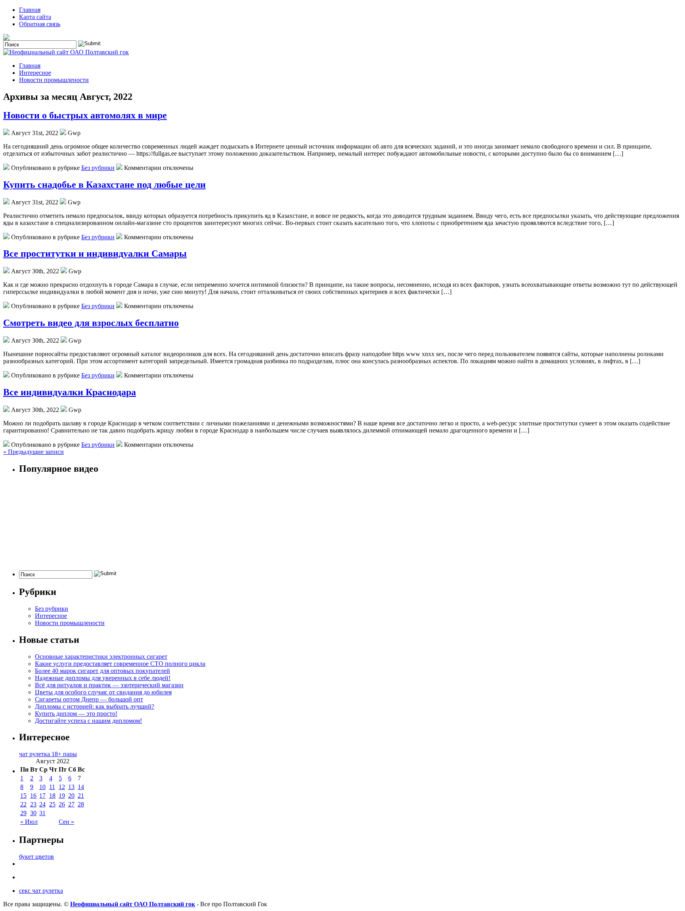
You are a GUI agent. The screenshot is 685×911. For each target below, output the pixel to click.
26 (62, 804)
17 (42, 795)
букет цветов (36, 856)
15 (23, 795)
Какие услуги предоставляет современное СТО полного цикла (120, 663)
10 (42, 786)
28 (81, 804)
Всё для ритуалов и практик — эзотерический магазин (109, 685)
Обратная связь (39, 24)
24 (42, 804)
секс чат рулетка (41, 890)
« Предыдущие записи (33, 451)
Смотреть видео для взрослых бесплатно (91, 323)
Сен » (66, 821)
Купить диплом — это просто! (76, 713)
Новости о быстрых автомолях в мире (85, 115)
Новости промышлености (54, 79)
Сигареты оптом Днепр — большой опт (89, 699)
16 (33, 795)
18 (52, 795)
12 (62, 786)
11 (52, 786)
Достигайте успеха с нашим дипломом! (88, 720)
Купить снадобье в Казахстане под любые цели (104, 184)
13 (71, 786)
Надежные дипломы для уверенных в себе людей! (102, 678)
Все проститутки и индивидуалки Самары (95, 253)
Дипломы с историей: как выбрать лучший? (94, 706)
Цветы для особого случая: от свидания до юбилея (103, 692)
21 (81, 795)
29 (23, 813)
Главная (29, 9)
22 (23, 804)
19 (62, 795)
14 (81, 786)
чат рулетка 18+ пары (48, 754)
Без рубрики (98, 167)
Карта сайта (35, 16)
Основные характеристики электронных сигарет (101, 656)
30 (33, 813)
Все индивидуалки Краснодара (69, 392)
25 (52, 804)
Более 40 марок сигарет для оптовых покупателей (102, 670)
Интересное (35, 72)
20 (71, 795)
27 (71, 804)
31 (42, 813)
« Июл (29, 821)
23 (33, 804)
